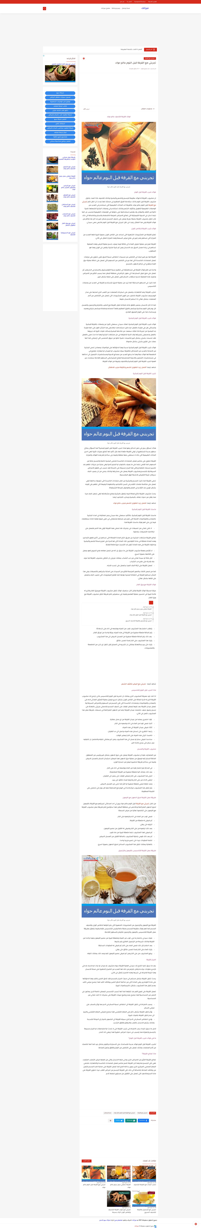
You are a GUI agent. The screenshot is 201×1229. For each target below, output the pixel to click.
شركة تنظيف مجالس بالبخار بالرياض (60, 128)
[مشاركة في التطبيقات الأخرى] (110, 1120)
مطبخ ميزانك (105, 8)
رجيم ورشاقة (116, 8)
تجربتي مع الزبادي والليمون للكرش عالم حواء (68, 187)
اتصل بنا (129, 2)
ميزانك (145, 8)
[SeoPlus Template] (155, 1226)
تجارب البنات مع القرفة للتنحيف (145, 1185)
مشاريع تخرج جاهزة (60, 137)
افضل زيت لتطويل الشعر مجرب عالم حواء (129, 503)
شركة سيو (60, 93)
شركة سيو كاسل (105, 1220)
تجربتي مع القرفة (150, 58)
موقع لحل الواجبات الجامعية (60, 102)
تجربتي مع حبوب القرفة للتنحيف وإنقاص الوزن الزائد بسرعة (119, 1211)
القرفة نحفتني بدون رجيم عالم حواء (141, 609)
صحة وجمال (126, 8)
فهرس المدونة (152, 2)
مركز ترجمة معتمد (60, 133)
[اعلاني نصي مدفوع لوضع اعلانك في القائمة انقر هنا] (44, 56)
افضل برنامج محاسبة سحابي (60, 141)
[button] (143, 1120)
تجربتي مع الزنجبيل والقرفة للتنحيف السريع (139, 621)
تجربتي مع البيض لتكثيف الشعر (133, 684)
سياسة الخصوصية (140, 2)
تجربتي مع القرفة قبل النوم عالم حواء (141, 615)
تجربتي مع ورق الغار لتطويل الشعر (63, 64)
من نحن (122, 2)
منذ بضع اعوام (146, 607)
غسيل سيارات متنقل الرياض (60, 97)
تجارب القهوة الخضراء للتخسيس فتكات (128, 49)
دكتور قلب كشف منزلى (60, 111)
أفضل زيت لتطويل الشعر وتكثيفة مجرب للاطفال (127, 367)
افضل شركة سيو (60, 119)
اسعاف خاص (60, 124)
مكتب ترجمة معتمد (60, 106)
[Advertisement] (100, 30)
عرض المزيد (86, 1161)
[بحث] (44, 8)
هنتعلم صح (118, 1220)
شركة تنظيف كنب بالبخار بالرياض (60, 115)
